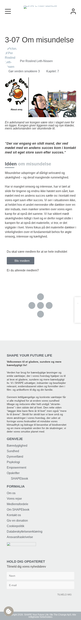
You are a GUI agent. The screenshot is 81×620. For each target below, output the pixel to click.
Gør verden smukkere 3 (24, 71)
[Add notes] (77, 316)
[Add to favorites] (77, 302)
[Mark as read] (77, 309)
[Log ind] (73, 11)
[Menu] (8, 11)
